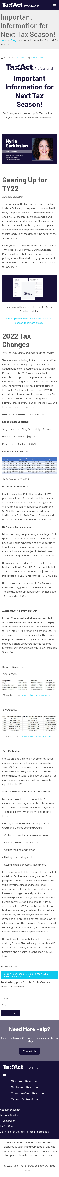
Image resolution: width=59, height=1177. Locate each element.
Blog (13, 40)
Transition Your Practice (27, 1093)
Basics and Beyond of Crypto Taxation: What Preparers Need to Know (25, 975)
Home (4, 40)
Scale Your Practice (24, 1087)
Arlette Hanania (38, 58)
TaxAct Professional (25, 1099)
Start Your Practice (24, 1081)
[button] (54, 5)
